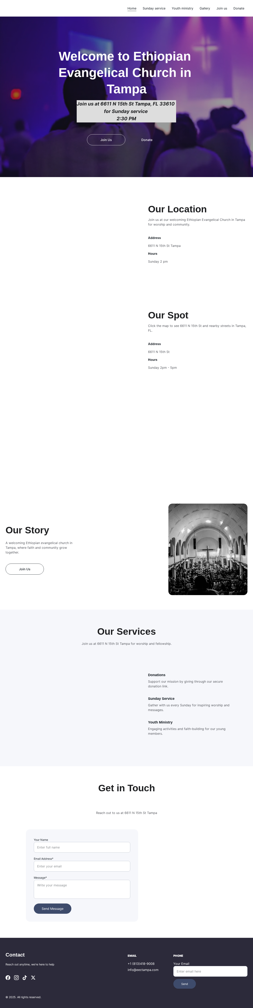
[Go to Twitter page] (33, 977)
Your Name (41, 839)
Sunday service (154, 8)
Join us (221, 8)
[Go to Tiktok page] (24, 977)
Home (131, 8)
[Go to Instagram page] (16, 977)
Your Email (181, 964)
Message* (40, 877)
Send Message (52, 909)
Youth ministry (182, 8)
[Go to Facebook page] (8, 977)
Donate (238, 8)
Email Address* (43, 858)
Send (184, 984)
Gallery (205, 8)
